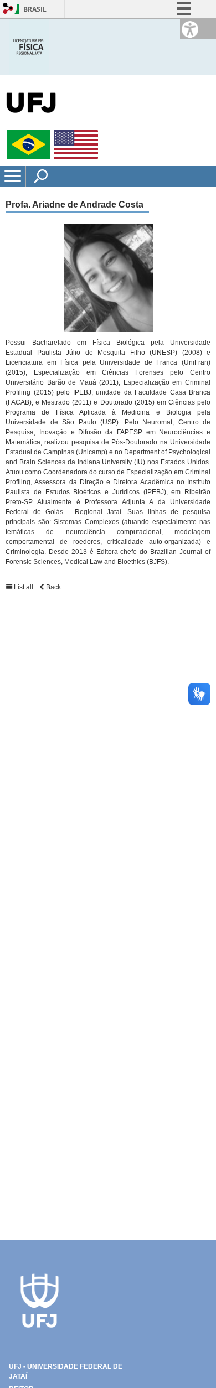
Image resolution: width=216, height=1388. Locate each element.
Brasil (35, 9)
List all (23, 587)
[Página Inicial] (29, 46)
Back (52, 587)
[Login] (8, 9)
